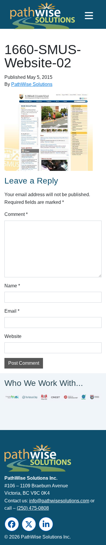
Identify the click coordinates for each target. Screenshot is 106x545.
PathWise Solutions (31, 84)
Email (11, 311)
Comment (16, 214)
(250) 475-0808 (33, 508)
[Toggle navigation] (89, 15)
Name (12, 285)
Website (12, 336)
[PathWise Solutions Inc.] (31, 17)
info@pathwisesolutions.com (59, 500)
